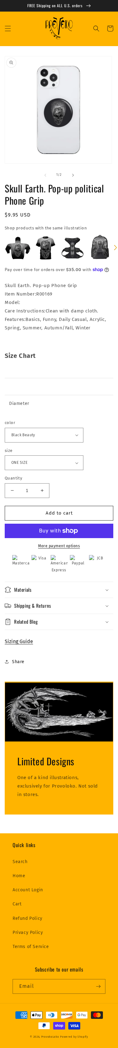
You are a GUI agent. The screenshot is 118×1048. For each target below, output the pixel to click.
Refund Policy (27, 918)
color (10, 422)
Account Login (28, 890)
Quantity (13, 478)
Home (19, 875)
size (9, 450)
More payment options (59, 546)
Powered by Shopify (74, 1036)
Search (20, 861)
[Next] (115, 248)
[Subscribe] (98, 986)
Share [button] (18, 661)
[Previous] (2, 248)
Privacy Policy (28, 932)
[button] (8, 28)
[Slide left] (45, 175)
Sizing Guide (19, 641)
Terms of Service (31, 946)
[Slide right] (73, 175)
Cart (17, 904)
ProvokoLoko (50, 1036)
